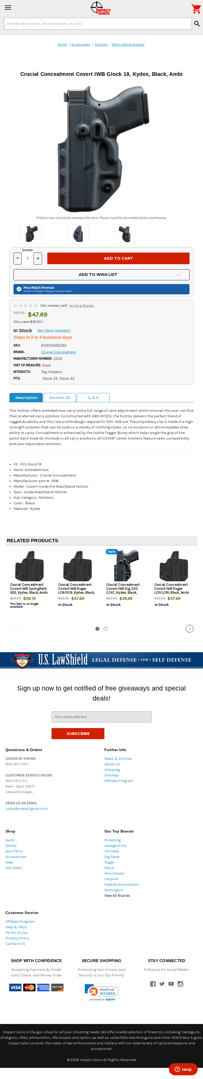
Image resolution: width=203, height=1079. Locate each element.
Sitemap (111, 775)
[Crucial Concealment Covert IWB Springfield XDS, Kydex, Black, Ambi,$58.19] (30, 567)
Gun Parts (14, 851)
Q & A (93, 397)
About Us (112, 764)
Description (26, 397)
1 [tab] (97, 629)
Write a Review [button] (82, 305)
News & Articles (118, 758)
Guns (10, 840)
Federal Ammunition (121, 884)
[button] (101, 993)
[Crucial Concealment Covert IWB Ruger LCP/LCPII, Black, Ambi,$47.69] (174, 567)
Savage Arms (115, 845)
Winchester (114, 873)
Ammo (11, 845)
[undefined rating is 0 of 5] (26, 305)
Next (189, 629)
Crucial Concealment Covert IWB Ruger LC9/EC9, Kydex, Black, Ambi (76, 590)
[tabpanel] (30, 587)
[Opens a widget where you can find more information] (183, 1069)
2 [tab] (106, 629)
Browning (112, 840)
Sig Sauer (112, 856)
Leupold (111, 879)
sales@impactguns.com (27, 808)
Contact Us (15, 943)
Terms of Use (16, 932)
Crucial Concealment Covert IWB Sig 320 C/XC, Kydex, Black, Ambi (123, 590)
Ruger (109, 862)
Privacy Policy (17, 938)
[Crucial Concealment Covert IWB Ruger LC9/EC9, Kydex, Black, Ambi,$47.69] (78, 567)
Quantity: (28, 250)
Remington (113, 890)
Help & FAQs (16, 927)
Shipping (112, 769)
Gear (9, 862)
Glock (109, 868)
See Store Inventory (54, 330)
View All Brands (117, 895)
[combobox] (98, 23)
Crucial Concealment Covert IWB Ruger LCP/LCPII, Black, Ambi (171, 589)
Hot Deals (14, 868)
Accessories (16, 856)
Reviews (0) (59, 397)
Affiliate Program (118, 781)
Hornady (111, 851)
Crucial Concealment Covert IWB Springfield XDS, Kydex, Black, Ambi (29, 589)
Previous (13, 629)
